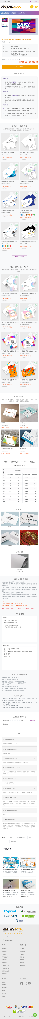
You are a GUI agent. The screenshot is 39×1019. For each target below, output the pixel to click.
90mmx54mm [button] (21, 837)
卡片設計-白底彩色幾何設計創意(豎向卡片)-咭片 (10, 293)
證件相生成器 (5, 971)
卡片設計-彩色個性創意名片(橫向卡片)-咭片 (29, 351)
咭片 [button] (11, 837)
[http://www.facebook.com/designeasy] (21, 983)
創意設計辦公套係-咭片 (26, 181)
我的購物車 (5, 987)
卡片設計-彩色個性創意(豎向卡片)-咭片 (10, 351)
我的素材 (4, 996)
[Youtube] (29, 983)
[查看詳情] (12, 136)
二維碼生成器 (5, 965)
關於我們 (22, 948)
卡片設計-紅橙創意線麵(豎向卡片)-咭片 (10, 380)
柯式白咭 (22, 423)
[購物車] (36, 6)
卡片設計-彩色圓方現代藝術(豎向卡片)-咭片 (10, 322)
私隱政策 (22, 957)
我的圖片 (4, 990)
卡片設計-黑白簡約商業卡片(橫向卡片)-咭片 (29, 241)
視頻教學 (4, 954)
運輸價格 (4, 951)
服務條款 (22, 959)
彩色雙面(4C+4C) (19, 465)
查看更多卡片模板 (19, 256)
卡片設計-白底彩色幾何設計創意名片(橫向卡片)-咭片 (29, 293)
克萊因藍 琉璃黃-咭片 (26, 210)
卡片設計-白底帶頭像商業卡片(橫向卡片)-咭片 (10, 241)
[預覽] (16, 136)
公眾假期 (4, 973)
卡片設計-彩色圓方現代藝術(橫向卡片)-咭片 (29, 322)
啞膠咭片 (4, 423)
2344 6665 (6, 1)
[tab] (4, 20)
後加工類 (4, 959)
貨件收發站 (23, 951)
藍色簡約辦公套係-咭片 (8, 181)
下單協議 (22, 962)
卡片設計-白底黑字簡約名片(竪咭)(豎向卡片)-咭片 (29, 152)
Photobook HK (5, 968)
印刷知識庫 (5, 957)
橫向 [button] (30, 837)
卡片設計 (4, 962)
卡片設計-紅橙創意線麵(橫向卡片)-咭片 (29, 380)
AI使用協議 (22, 965)
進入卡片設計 (19, 66)
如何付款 (4, 948)
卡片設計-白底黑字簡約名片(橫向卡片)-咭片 (10, 152)
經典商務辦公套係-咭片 (8, 210)
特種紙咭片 (23, 448)
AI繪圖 (13, 13)
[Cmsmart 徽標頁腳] (13, 930)
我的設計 (4, 993)
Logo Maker (22, 13)
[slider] (13, 59)
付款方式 (22, 954)
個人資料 (4, 982)
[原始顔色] (22, 215)
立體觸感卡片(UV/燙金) (8, 448)
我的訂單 (4, 984)
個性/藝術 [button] (13, 841)
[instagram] (25, 983)
